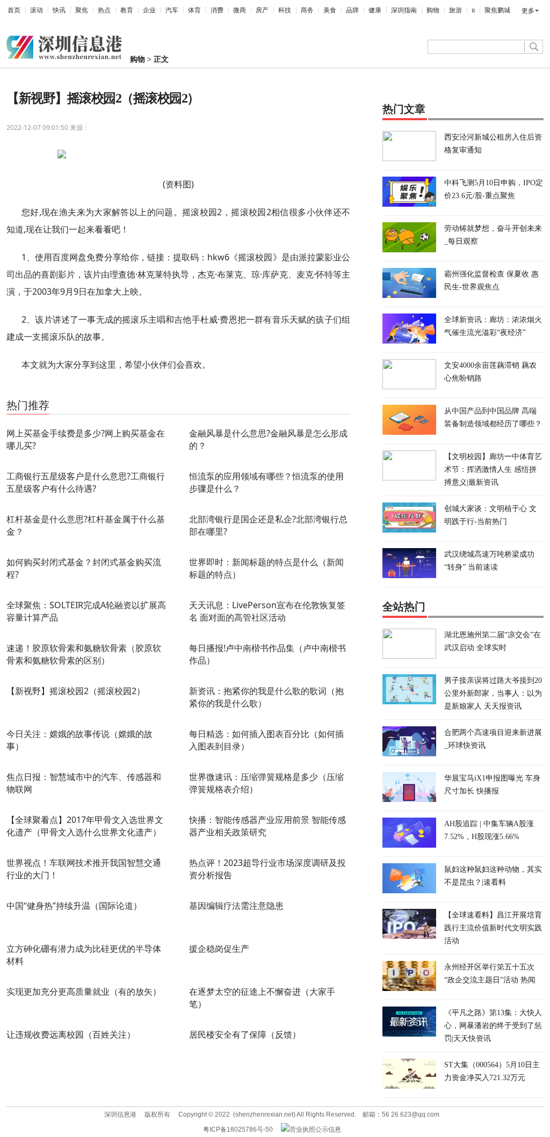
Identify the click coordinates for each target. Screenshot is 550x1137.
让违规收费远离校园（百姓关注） (70, 1034)
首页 (14, 10)
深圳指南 (404, 10)
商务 (307, 10)
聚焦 (81, 10)
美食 (329, 10)
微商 (239, 10)
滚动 (36, 10)
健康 (374, 10)
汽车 (171, 10)
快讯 (59, 10)
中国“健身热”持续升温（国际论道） (74, 906)
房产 (262, 10)
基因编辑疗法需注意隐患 (236, 906)
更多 (528, 10)
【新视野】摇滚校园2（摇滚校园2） (75, 691)
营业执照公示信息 (315, 1129)
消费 (217, 10)
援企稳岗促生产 (219, 948)
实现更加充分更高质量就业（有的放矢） (83, 991)
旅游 (455, 10)
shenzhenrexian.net (264, 1114)
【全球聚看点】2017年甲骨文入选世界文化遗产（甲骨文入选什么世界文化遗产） (84, 826)
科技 (284, 10)
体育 (194, 10)
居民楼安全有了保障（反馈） (245, 1034)
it (473, 10)
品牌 (352, 10)
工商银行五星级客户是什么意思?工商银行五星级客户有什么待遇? (85, 482)
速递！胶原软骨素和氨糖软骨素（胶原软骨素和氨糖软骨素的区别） (83, 654)
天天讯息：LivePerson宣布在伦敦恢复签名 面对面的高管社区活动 (267, 611)
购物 (432, 10)
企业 (149, 10)
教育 (126, 10)
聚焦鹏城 (497, 10)
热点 (104, 10)
